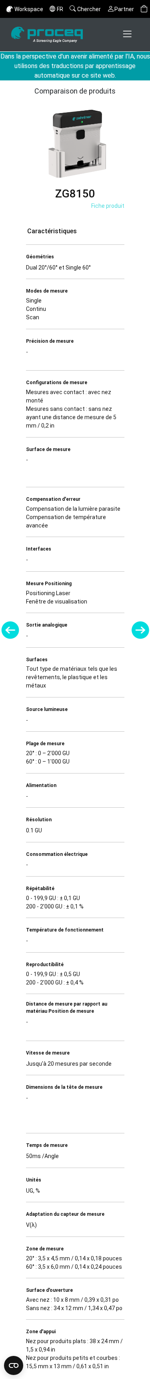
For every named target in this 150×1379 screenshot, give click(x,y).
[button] (144, 9)
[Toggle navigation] (128, 34)
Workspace (28, 9)
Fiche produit (107, 206)
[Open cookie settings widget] (13, 1365)
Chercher (89, 9)
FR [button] (60, 9)
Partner (124, 9)
